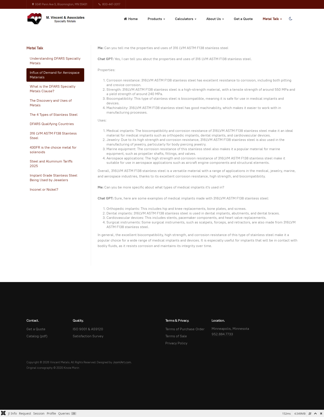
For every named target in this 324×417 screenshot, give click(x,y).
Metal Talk (271, 19)
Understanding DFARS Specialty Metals (55, 60)
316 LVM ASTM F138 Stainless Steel (53, 135)
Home (133, 19)
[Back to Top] (310, 403)
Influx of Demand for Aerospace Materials (55, 74)
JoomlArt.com (122, 362)
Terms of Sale (176, 336)
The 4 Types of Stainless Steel (54, 114)
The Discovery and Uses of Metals (51, 102)
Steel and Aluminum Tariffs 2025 (51, 163)
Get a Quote (243, 19)
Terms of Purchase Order (185, 329)
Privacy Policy (176, 343)
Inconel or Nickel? (44, 189)
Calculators (184, 19)
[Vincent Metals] (58, 18)
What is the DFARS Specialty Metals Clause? (52, 88)
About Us (214, 19)
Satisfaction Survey (88, 336)
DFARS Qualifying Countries (52, 124)
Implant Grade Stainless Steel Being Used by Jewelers (53, 177)
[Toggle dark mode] (290, 18)
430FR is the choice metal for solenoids (53, 149)
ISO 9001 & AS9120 (88, 329)
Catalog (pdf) (36, 336)
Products (155, 19)
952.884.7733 (222, 334)
